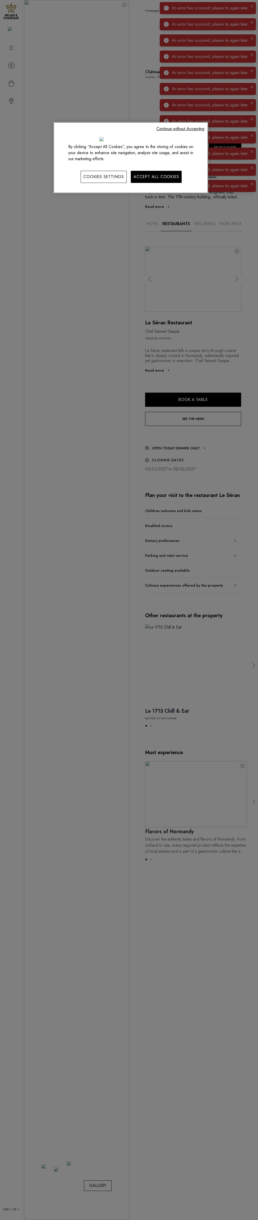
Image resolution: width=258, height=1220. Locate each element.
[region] (130, 157)
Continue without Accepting (180, 129)
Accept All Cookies (156, 177)
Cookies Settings (103, 177)
